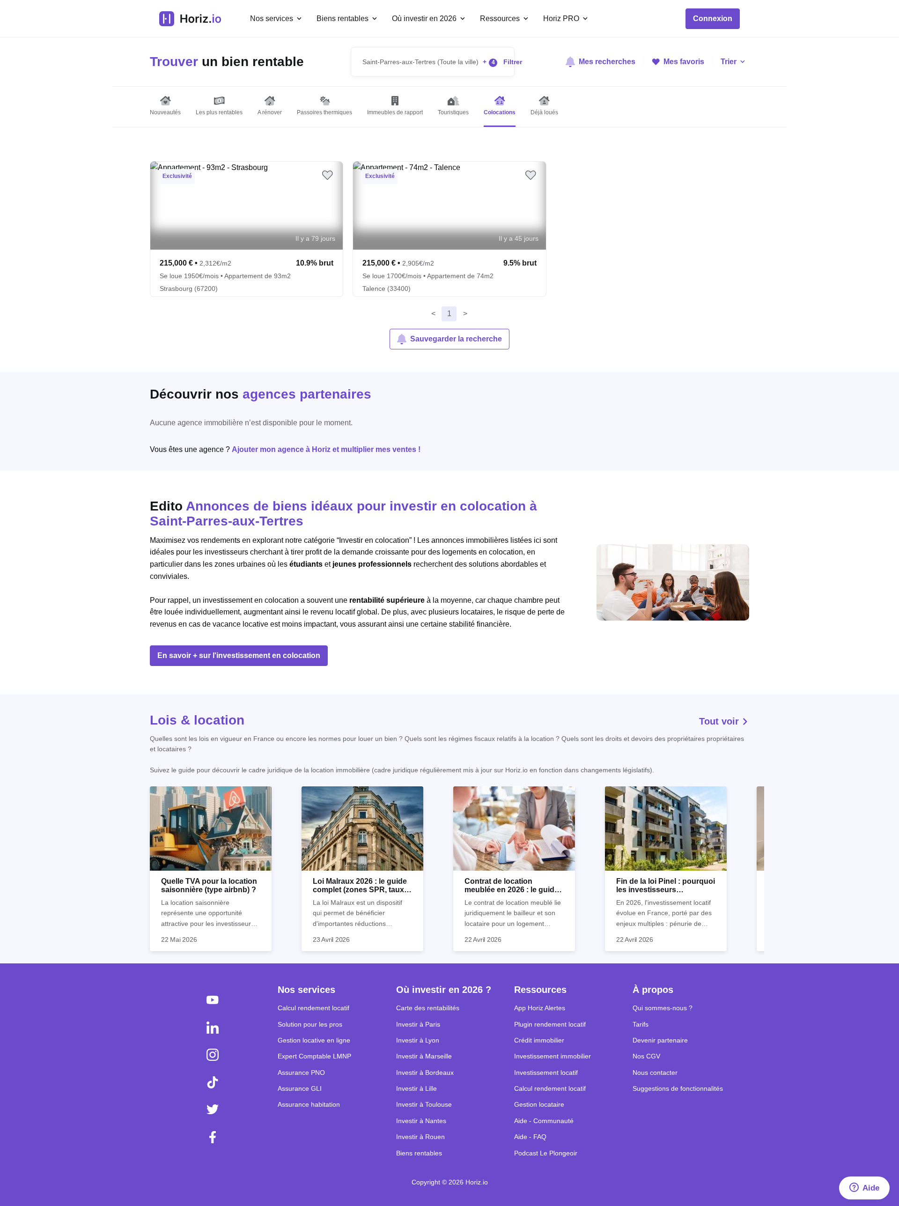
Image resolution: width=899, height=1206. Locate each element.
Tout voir (720, 721)
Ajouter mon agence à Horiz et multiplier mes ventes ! (326, 449)
